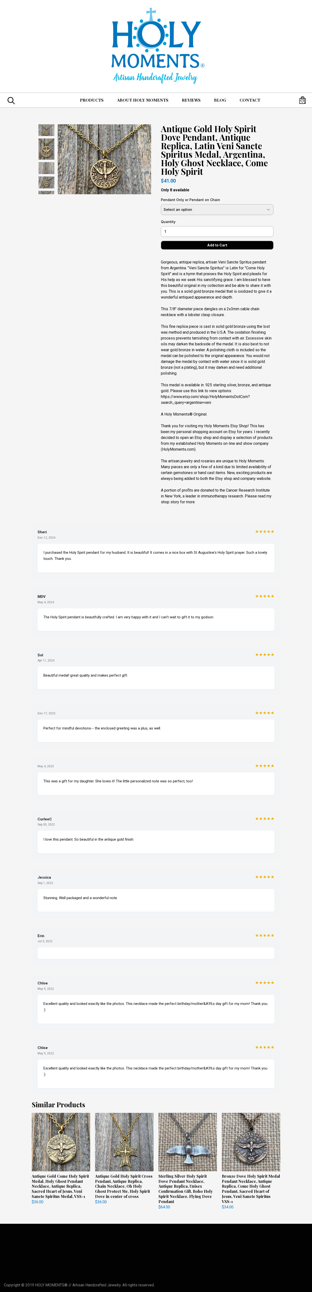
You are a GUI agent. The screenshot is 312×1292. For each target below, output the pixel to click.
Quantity (168, 222)
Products (92, 100)
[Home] (156, 46)
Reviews (191, 100)
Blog (220, 100)
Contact (250, 100)
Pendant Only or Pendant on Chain (190, 200)
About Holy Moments (142, 100)
